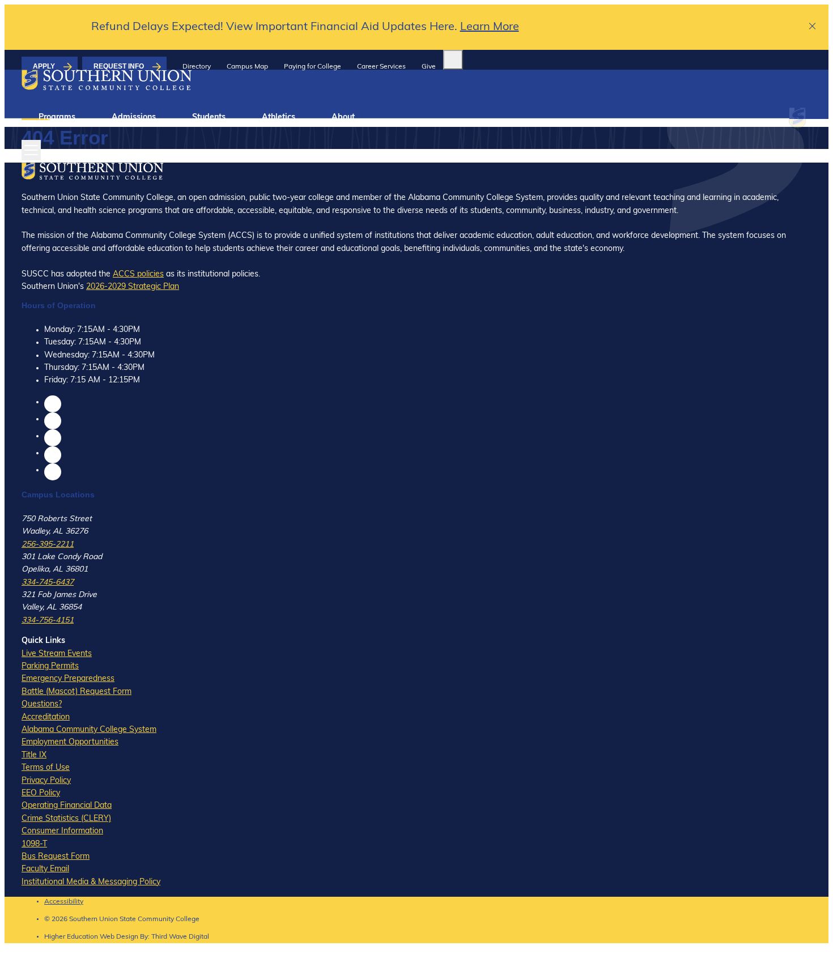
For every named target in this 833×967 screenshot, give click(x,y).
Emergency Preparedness (68, 679)
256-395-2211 (48, 544)
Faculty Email (45, 869)
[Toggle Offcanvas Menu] (31, 150)
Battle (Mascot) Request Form (76, 692)
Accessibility (63, 901)
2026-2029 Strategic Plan (132, 287)
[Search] (453, 60)
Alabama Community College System (89, 730)
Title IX (34, 755)
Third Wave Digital (180, 937)
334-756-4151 (48, 620)
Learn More (489, 27)
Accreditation (46, 717)
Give (429, 66)
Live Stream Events (57, 654)
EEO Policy (41, 793)
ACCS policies (138, 274)
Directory (196, 66)
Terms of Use (46, 768)
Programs (57, 117)
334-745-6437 (48, 582)
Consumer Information (62, 831)
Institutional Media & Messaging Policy (91, 882)
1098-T (34, 844)
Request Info (119, 66)
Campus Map (247, 66)
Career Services (381, 66)
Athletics (278, 117)
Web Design (119, 937)
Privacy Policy (46, 781)
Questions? (42, 704)
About (343, 117)
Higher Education (71, 937)
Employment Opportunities (70, 742)
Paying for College (312, 66)
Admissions (134, 117)
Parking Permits (50, 666)
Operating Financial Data (67, 806)
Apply (44, 66)
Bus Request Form (56, 857)
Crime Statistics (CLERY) (66, 819)
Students (209, 117)
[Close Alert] (813, 27)
